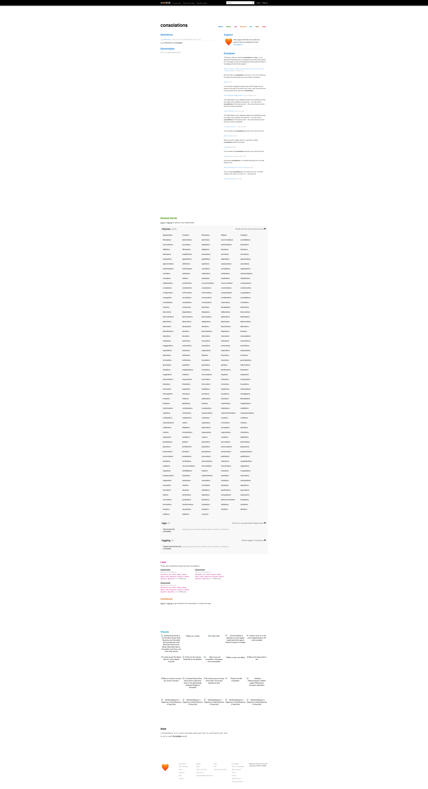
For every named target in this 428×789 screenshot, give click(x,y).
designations (206, 321)
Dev (215, 763)
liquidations (186, 403)
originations (167, 437)
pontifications (186, 446)
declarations (244, 307)
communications (227, 283)
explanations (206, 350)
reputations (225, 475)
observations (206, 427)
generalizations (245, 360)
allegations (205, 249)
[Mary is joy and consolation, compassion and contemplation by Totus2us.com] (214, 659)
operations (244, 427)
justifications (206, 398)
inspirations (186, 389)
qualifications (245, 456)
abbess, (179, 574)
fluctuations (225, 355)
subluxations (244, 495)
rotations (185, 485)
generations (167, 365)
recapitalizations (246, 461)
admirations (244, 244)
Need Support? (236, 769)
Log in (162, 222)
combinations (187, 283)
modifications (186, 417)
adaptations (206, 244)
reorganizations (168, 475)
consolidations (245, 297)
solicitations (206, 490)
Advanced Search (237, 781)
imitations (185, 374)
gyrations (224, 365)
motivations (206, 417)
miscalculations (207, 413)
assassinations (226, 263)
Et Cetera (235, 763)
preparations (244, 446)
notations (243, 422)
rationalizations (207, 461)
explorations (225, 350)
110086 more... (182, 578)
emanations (225, 336)
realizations (225, 461)
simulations (167, 490)
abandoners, (164, 574)
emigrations (167, 341)
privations (185, 451)
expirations (186, 350)
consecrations (206, 297)
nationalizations (168, 422)
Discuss (243, 26)
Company (182, 763)
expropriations (245, 350)
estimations (186, 341)
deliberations (225, 312)
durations (243, 331)
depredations (245, 316)
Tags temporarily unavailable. (169, 530)
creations (166, 307)
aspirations (205, 263)
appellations (206, 259)
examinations (187, 345)
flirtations (205, 355)
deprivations (167, 321)
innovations (225, 384)
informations (206, 384)
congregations (245, 292)
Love (264, 26)
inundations (225, 393)
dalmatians (205, 307)
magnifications (245, 403)
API (215, 766)
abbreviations (187, 240)
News (198, 763)
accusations (186, 244)
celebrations (206, 273)
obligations (186, 427)
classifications (245, 278)
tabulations (205, 499)
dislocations (244, 326)
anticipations (167, 259)
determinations (245, 321)
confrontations (207, 292)
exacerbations (245, 341)
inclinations (225, 379)
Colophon (182, 772)
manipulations (206, 408)
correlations (244, 302)
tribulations (225, 504)
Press (180, 769)
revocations (167, 485)
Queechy (226, 82)
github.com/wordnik (220, 769)
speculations (244, 490)
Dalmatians (206, 235)
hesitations (166, 369)
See (250, 26)
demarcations (245, 312)
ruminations (206, 485)
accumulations (168, 244)
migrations (166, 413)
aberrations (206, 240)
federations (186, 355)
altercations (167, 254)
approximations (168, 263)
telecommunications (228, 499)
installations (206, 389)
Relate (228, 26)
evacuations (206, 341)
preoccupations (226, 446)
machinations (225, 403)
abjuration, (164, 578)
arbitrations (186, 263)
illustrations (244, 369)
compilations (167, 288)
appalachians (187, 259)
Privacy (234, 775)
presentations (167, 451)
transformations (187, 504)
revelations (225, 480)
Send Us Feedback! (238, 766)
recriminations (226, 466)
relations (205, 470)
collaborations (168, 283)
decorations (167, 312)
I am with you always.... (230, 126)
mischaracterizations (228, 413)
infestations (186, 384)
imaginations (167, 374)
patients (185, 442)
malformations (168, 408)
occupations (225, 427)
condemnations (245, 288)
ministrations (186, 413)
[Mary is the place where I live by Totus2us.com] (257, 658)
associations (244, 263)
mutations (224, 417)
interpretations (245, 389)
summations (167, 499)
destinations (225, 321)
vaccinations (186, 509)
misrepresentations (247, 413)
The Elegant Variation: (230, 179)
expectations (167, 350)
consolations (237, 44)
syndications (186, 499)
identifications (226, 369)
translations (206, 504)
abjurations (171, 578)
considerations (226, 297)
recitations (166, 466)
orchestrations (187, 432)
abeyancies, (174, 576)
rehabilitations (187, 470)
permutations (225, 442)
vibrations (243, 509)
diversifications (168, 331)
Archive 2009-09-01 (229, 111)
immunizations (207, 374)
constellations (167, 302)
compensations (245, 283)
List (235, 26)
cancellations (225, 268)
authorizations (187, 268)
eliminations (206, 336)
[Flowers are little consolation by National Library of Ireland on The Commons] (235, 679)
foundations (206, 360)
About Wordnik (183, 766)
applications (225, 259)
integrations (225, 389)
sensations (225, 485)
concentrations (226, 288)
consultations (186, 302)
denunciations (206, 316)
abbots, (184, 574)
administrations (226, 244)
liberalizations (245, 398)
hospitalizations (187, 369)
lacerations (225, 398)
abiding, (186, 576)
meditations (244, 408)
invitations (166, 398)
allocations (224, 249)
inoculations (244, 384)
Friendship (227, 147)
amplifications (187, 254)
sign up (169, 222)
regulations (167, 470)
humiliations (206, 369)
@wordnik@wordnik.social (204, 775)
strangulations (226, 495)
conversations (206, 302)
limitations (166, 403)
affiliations (166, 249)
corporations (225, 302)
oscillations (186, 437)
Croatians (185, 235)
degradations (186, 312)
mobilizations (167, 417)
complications (187, 288)
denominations (187, 316)
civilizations (206, 278)
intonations (205, 393)
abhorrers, (181, 576)
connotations (186, 297)
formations (244, 355)
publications (225, 456)
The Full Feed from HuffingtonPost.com (234, 95)
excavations (206, 345)
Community (177, 3)
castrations (186, 273)
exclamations (225, 345)
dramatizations (207, 331)
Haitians (224, 235)
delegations (206, 312)
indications (166, 384)
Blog (197, 766)
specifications (225, 490)
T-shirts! (181, 778)
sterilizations (186, 495)
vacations (166, 509)
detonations (167, 326)
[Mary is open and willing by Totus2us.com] (235, 657)
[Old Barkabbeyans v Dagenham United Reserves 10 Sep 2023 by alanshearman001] (171, 702)
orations (166, 432)
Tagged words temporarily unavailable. (172, 547)
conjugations (167, 297)
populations (206, 446)
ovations (205, 437)
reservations (244, 475)
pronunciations (168, 456)
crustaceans (186, 307)
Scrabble (177, 736)
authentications (168, 268)
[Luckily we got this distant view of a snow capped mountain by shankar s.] (171, 659)
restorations (186, 480)
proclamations (226, 451)
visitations (185, 514)
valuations (205, 509)
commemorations (208, 283)
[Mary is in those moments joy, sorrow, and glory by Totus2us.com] (171, 679)
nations (184, 422)
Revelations (167, 240)
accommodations (227, 240)
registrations (244, 466)
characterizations (246, 273)
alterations (244, 249)
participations (167, 442)
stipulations (206, 495)
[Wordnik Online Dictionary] (165, 3)
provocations (206, 456)
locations (205, 403)
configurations (168, 292)
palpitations (244, 437)
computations (206, 288)
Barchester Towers (229, 136)
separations (244, 485)
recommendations (188, 466)
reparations (186, 475)
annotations (244, 254)
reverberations (245, 480)
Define (220, 26)
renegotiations (245, 470)
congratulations (226, 292)
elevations (185, 336)
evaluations (225, 341)
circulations (167, 278)
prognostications (246, 451)
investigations (245, 393)
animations (225, 254)
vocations (205, 514)
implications (244, 374)
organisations (206, 432)
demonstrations (168, 316)
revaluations (206, 480)
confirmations (187, 292)
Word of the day (188, 3)
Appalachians (167, 235)
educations (167, 336)
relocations (225, 470)
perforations (206, 442)
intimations (186, 393)
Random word (202, 3)
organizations (225, 432)
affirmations (186, 249)
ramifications (186, 461)
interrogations (168, 393)
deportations (225, 316)
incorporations (245, 379)
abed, (168, 576)
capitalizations (245, 268)
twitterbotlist (165, 570)
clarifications (225, 278)
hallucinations (245, 365)
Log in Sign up (262, 3)
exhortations (244, 345)
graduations (206, 365)
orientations (244, 432)
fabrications (167, 355)
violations (166, 514)
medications (225, 408)
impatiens (224, 374)
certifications (225, 273)
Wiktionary (167, 39)
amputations (206, 254)
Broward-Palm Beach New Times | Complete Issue (237, 167)
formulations (167, 360)
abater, (174, 574)
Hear (257, 26)
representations (207, 475)
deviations (205, 326)
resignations (167, 480)
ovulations (224, 437)
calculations (206, 268)
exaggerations (168, 345)
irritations (185, 398)
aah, (170, 574)
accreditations (245, 240)
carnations (166, 273)
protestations (186, 456)
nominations (225, 422)
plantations (167, 446)
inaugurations (187, 379)
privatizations (206, 451)
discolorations (226, 326)
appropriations (245, 259)
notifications (167, 427)
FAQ (180, 775)
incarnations (206, 379)
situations (185, 490)
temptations (244, 499)
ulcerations (244, 504)
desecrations (186, 321)
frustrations (225, 360)
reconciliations (207, 466)
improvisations (168, 379)
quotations (166, 461)
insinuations (167, 389)
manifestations (187, 408)
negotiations (206, 422)
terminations (167, 504)
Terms (234, 772)
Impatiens (243, 235)
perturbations (245, 442)
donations (185, 331)
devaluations (186, 326)
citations (185, 278)
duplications (225, 331)
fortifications (186, 360)
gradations (186, 365)
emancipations (245, 336)
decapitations (225, 307)
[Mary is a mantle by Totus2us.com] (192, 635)
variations (224, 509)
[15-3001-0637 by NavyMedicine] (214, 635)
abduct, (163, 576)
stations (165, 495)
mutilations (244, 417)
